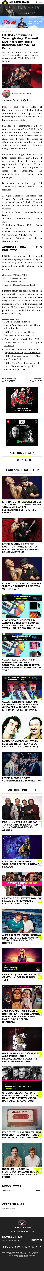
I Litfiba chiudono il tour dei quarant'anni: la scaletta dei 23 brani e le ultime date (22, 325)
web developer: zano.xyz (22, 1256)
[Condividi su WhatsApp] (14, 100)
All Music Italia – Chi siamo (9, 1252)
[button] (28, 100)
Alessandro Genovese (21, 93)
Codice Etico (28, 1252)
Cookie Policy (11, 1253)
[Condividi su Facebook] (17, 100)
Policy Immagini (21, 1253)
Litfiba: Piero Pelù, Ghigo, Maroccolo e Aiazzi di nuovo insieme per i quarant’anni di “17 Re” (23, 366)
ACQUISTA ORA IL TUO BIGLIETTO (22, 249)
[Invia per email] (31, 100)
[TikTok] (40, 1247)
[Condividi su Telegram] (24, 100)
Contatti (20, 1252)
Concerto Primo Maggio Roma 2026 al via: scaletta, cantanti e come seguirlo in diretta (23, 342)
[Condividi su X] (21, 100)
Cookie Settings (32, 1253)
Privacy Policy (36, 1252)
